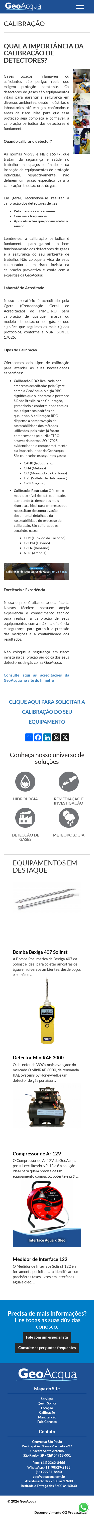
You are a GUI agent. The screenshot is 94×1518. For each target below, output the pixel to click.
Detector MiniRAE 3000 (38, 1057)
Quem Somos (47, 1403)
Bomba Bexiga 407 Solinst (40, 952)
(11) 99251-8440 (49, 1472)
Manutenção (47, 1417)
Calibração (47, 1412)
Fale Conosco (47, 1422)
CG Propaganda (74, 1512)
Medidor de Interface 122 (40, 1259)
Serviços (47, 1399)
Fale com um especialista (47, 1337)
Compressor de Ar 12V (37, 1153)
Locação (47, 1408)
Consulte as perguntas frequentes (47, 1348)
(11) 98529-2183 (57, 1467)
